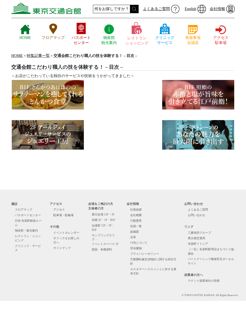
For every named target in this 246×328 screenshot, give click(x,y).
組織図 (134, 231)
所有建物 (136, 248)
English (190, 9)
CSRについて (138, 242)
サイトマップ (62, 248)
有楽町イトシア (198, 243)
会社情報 (217, 9)
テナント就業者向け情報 (204, 280)
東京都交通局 (196, 238)
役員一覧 (136, 226)
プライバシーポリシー (144, 253)
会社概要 (136, 215)
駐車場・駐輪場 (63, 215)
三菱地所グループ (199, 232)
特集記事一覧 (38, 56)
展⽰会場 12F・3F (103, 214)
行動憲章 (136, 220)
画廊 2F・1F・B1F (103, 220)
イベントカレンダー (66, 232)
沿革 (133, 237)
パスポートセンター (28, 215)
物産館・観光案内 (26, 230)
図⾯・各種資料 (102, 249)
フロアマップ (23, 209)
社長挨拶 (136, 209)
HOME (17, 56)
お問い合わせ (196, 215)
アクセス (59, 209)
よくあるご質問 (156, 9)
